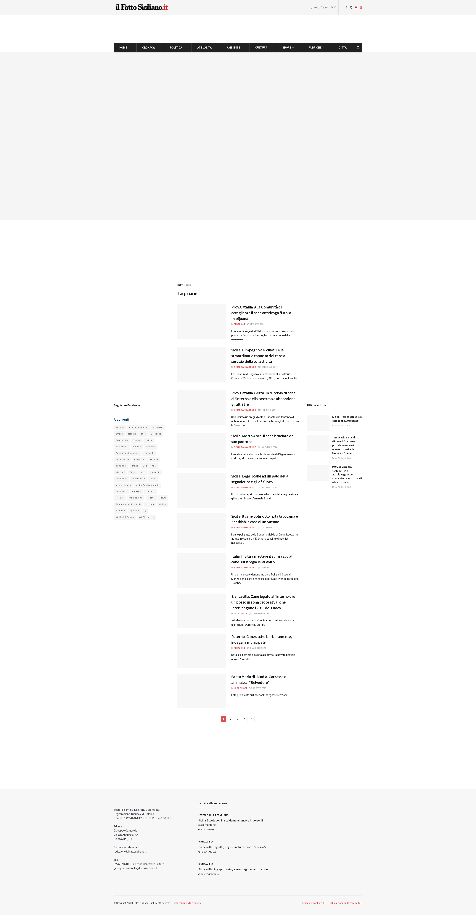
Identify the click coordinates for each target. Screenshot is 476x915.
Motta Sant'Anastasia (147, 485)
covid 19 (139, 459)
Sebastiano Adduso (245, 367)
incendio (155, 472)
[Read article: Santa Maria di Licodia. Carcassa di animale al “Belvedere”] (201, 691)
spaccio (134, 510)
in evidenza (138, 478)
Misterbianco (123, 485)
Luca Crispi (240, 613)
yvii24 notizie (146, 517)
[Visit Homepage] (142, 7)
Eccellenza (149, 466)
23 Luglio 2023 (267, 568)
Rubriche (315, 47)
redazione (239, 324)
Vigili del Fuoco (125, 517)
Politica (176, 47)
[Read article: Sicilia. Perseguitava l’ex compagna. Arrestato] (318, 423)
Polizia (120, 498)
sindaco (120, 510)
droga (134, 466)
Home (123, 47)
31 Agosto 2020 (257, 648)
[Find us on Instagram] (361, 7)
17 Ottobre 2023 (268, 527)
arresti (119, 434)
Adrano (120, 427)
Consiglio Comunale (127, 453)
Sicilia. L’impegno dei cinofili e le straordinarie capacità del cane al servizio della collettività (258, 355)
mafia (153, 478)
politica (150, 491)
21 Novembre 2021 (260, 613)
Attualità (204, 47)
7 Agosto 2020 (258, 688)
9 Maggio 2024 (256, 324)
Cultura (261, 47)
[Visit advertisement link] (238, 136)
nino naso (121, 491)
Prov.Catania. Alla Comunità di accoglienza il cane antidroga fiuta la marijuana (261, 312)
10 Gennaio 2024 (268, 487)
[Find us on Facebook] (346, 7)
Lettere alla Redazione (213, 815)
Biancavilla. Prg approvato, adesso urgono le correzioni (233, 869)
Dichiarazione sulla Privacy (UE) (345, 903)
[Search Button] (358, 47)
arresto (132, 434)
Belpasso (156, 434)
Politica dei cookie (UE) (313, 903)
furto (142, 472)
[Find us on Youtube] (356, 7)
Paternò (136, 491)
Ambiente (233, 47)
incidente (121, 478)
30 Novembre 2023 (209, 829)
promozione (135, 498)
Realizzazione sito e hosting (187, 903)
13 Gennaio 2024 (268, 447)
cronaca (153, 459)
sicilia (162, 504)
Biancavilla (122, 440)
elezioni (120, 472)
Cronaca (148, 47)
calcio (149, 440)
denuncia (121, 466)
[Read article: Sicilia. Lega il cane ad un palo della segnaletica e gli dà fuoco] (201, 490)
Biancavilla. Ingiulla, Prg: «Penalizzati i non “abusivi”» (232, 847)
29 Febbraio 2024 (269, 367)
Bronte (137, 440)
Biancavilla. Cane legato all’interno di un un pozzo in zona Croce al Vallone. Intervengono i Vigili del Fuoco (264, 602)
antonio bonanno (138, 427)
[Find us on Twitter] (351, 7)
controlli (149, 453)
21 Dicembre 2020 (209, 874)
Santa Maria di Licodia (128, 504)
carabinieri (122, 447)
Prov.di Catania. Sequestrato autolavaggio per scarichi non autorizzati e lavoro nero (347, 474)
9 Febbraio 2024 (268, 410)
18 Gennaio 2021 (208, 852)
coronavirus (122, 459)
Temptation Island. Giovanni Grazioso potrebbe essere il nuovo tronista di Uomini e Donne (344, 445)
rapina (151, 498)
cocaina (151, 447)
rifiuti (163, 498)
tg (145, 510)
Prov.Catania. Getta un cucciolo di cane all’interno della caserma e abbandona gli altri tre (263, 398)
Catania (137, 447)
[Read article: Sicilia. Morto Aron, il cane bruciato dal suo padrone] (201, 450)
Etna (132, 472)
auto (143, 434)
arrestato (158, 427)
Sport (286, 47)
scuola (150, 504)
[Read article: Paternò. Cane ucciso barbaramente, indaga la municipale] (201, 651)
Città (343, 47)
